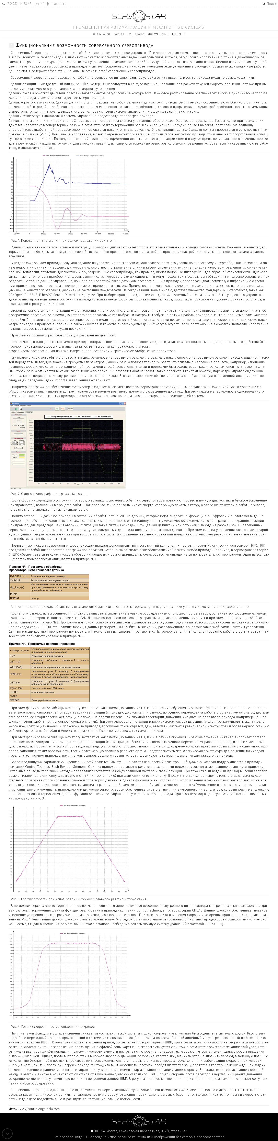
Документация (158, 34)
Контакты (178, 34)
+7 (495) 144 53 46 (18, 4)
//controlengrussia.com (34, 1109)
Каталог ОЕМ (122, 34)
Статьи (139, 34)
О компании (101, 34)
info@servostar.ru (53, 4)
